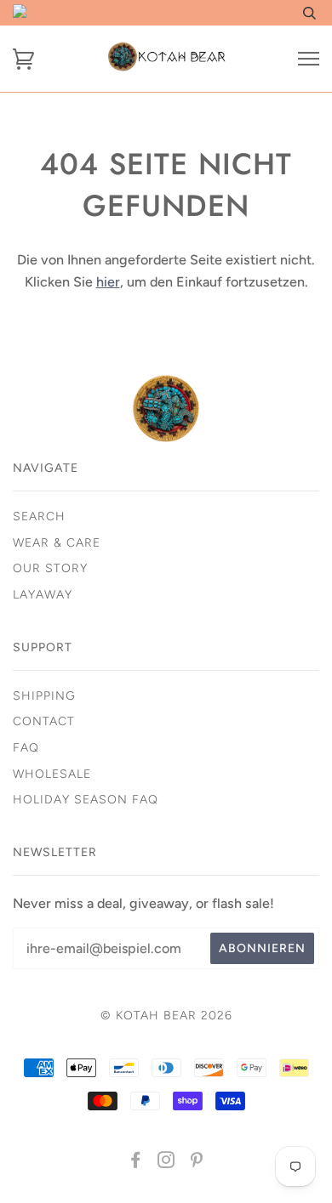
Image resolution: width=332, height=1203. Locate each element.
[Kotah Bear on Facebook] (136, 1162)
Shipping (44, 696)
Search (39, 516)
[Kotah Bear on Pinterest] (197, 1162)
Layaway (42, 594)
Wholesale (52, 774)
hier (108, 282)
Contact (44, 721)
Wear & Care (56, 543)
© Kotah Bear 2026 (166, 1015)
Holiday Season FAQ (85, 799)
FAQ (26, 748)
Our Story (50, 568)
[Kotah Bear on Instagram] (166, 1162)
